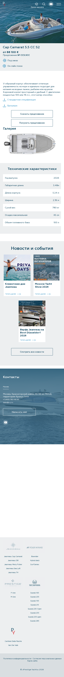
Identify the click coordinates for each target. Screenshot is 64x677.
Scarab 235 (35, 597)
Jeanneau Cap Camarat (13, 556)
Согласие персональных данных (47, 659)
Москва (6, 387)
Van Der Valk (13, 645)
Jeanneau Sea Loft (13, 568)
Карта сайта (32, 661)
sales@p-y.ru (8, 402)
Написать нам (19, 412)
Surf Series (35, 564)
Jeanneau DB (13, 560)
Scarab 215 (35, 605)
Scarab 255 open (34, 617)
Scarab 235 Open (35, 609)
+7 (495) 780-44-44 (11, 399)
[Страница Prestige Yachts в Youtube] (51, 4)
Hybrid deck (34, 560)
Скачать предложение (32, 114)
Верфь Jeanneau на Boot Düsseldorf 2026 (32, 332)
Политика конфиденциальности (17, 659)
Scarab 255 (35, 613)
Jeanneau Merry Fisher (13, 564)
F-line (13, 593)
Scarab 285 (34, 621)
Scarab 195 (35, 601)
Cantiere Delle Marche (13, 641)
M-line (13, 597)
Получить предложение (32, 123)
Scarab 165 (35, 593)
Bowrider (34, 556)
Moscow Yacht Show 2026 (43, 285)
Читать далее (10, 294)
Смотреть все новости (32, 352)
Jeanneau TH (13, 572)
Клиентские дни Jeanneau (15, 285)
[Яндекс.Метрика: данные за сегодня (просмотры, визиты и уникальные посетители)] (33, 665)
